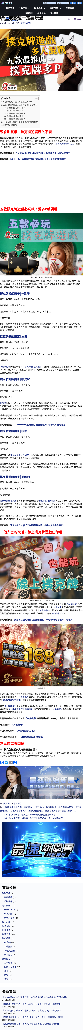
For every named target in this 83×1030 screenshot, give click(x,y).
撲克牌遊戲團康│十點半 (16, 108)
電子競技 (8, 954)
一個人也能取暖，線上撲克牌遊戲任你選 (20, 122)
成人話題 (54, 13)
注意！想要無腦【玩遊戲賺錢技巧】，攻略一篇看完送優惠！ (37, 525)
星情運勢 (41, 13)
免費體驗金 (45, 610)
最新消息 (10, 8)
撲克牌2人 (28, 807)
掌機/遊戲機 (9, 950)
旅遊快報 (8, 901)
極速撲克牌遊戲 (52, 811)
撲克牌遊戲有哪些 (35, 811)
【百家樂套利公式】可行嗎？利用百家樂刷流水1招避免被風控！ (43, 153)
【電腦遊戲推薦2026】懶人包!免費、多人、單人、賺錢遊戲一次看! (32, 1017)
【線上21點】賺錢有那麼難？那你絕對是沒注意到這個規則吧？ (38, 159)
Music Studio (9, 909)
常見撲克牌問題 (10, 125)
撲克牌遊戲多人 (17, 811)
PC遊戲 (7, 942)
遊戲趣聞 (70, 8)
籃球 (6, 975)
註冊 (79, 3)
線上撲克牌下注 (69, 811)
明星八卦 (8, 913)
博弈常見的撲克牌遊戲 (30, 366)
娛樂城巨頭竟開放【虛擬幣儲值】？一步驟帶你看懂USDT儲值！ (43, 619)
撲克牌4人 (39, 807)
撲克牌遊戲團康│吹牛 (15, 116)
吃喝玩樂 (23, 8)
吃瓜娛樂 (38, 8)
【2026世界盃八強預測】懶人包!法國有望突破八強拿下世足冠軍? (31, 1010)
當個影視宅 (9, 918)
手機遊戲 (8, 946)
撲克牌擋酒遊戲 (65, 807)
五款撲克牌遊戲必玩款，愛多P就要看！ (20, 105)
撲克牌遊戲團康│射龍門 (16, 119)
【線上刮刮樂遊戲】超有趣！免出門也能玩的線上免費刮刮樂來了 (33, 818)
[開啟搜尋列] (69, 19)
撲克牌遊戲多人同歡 (19, 455)
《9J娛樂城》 (72, 604)
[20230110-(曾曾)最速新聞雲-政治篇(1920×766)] (41, 782)
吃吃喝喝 (8, 897)
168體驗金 (57, 607)
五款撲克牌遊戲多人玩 (63, 144)
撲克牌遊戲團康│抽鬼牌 (16, 113)
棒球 (6, 971)
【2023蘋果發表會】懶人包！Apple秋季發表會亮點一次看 (29, 814)
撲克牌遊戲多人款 (8, 501)
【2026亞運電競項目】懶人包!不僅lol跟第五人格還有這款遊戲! (30, 1024)
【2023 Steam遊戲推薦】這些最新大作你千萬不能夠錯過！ (40, 424)
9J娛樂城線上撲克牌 (12, 807)
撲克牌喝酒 (51, 807)
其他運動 (8, 963)
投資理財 (29, 13)
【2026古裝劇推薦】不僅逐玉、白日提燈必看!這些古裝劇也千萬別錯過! (34, 997)
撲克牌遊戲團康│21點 (15, 111)
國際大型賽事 (10, 967)
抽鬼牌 (3, 403)
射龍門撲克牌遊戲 (47, 501)
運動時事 (54, 8)
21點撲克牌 (5, 366)
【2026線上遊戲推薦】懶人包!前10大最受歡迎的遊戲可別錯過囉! (31, 1004)
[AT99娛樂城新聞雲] (10, 19)
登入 (73, 3)
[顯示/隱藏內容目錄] (35, 98)
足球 (6, 979)
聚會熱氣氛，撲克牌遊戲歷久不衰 (17, 101)
